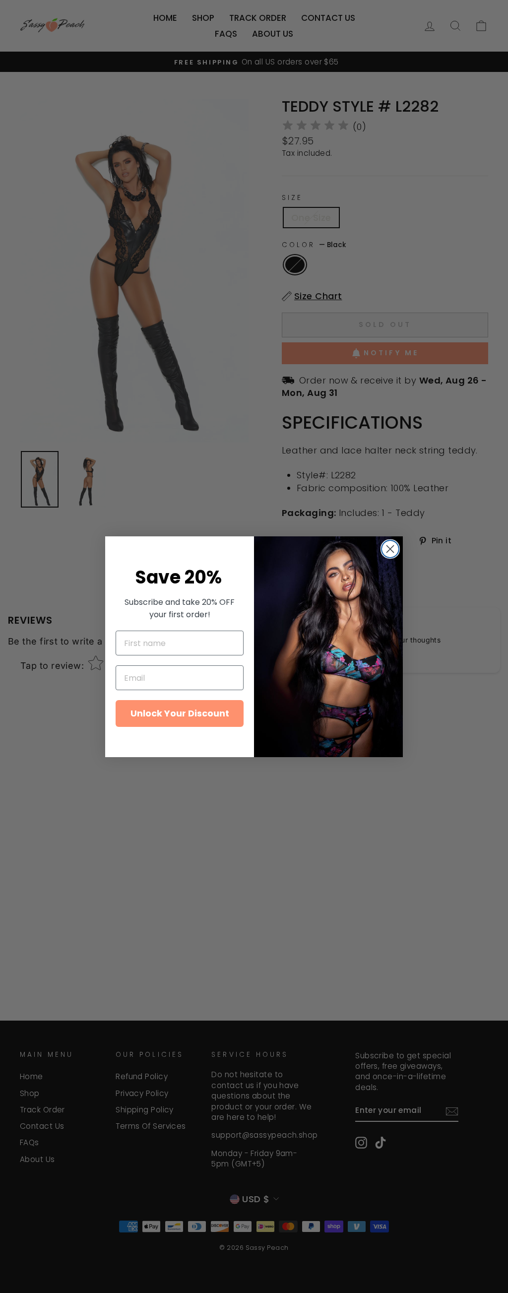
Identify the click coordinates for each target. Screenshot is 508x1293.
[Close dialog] (390, 549)
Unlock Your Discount (179, 713)
